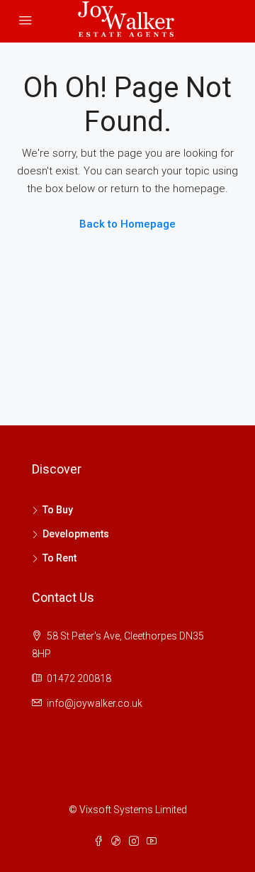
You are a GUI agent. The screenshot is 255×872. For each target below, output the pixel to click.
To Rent (59, 558)
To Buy (57, 509)
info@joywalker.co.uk (94, 703)
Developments (75, 534)
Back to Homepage (127, 224)
